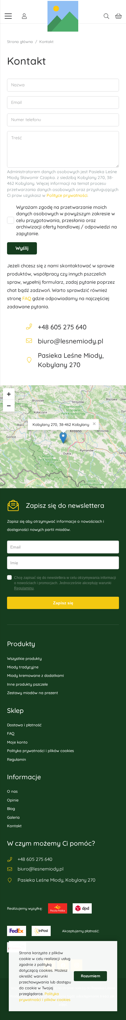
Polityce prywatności (67, 195)
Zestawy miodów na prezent (32, 692)
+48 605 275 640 (62, 327)
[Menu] (8, 16)
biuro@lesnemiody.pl (70, 341)
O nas (12, 791)
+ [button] (9, 394)
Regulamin (16, 759)
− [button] (9, 406)
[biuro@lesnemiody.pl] (32, 341)
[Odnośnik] (24, 16)
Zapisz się (63, 603)
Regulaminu (24, 588)
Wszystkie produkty (24, 658)
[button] (106, 16)
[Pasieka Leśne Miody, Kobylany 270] (12, 880)
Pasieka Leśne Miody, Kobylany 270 (57, 880)
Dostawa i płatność (24, 725)
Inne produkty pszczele (27, 684)
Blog (11, 808)
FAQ (26, 298)
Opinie (12, 800)
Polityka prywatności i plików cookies (40, 750)
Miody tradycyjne (22, 667)
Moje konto (17, 742)
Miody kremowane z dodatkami (35, 675)
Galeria (13, 817)
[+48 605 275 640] (32, 327)
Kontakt (14, 825)
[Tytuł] (62, 16)
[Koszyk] (118, 16)
